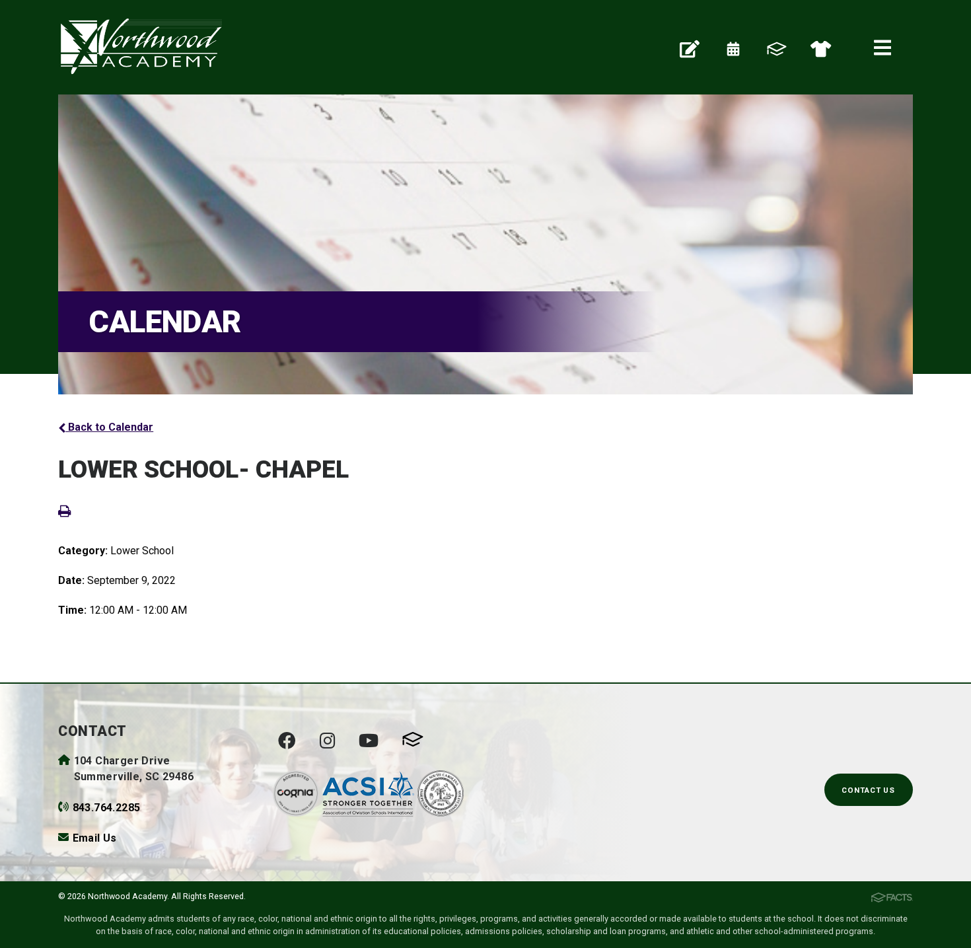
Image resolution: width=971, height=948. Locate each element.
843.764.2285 (107, 807)
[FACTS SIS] (777, 48)
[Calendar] (733, 48)
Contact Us (868, 790)
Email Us (95, 838)
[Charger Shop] (820, 48)
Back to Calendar (109, 427)
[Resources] (690, 48)
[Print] (64, 510)
